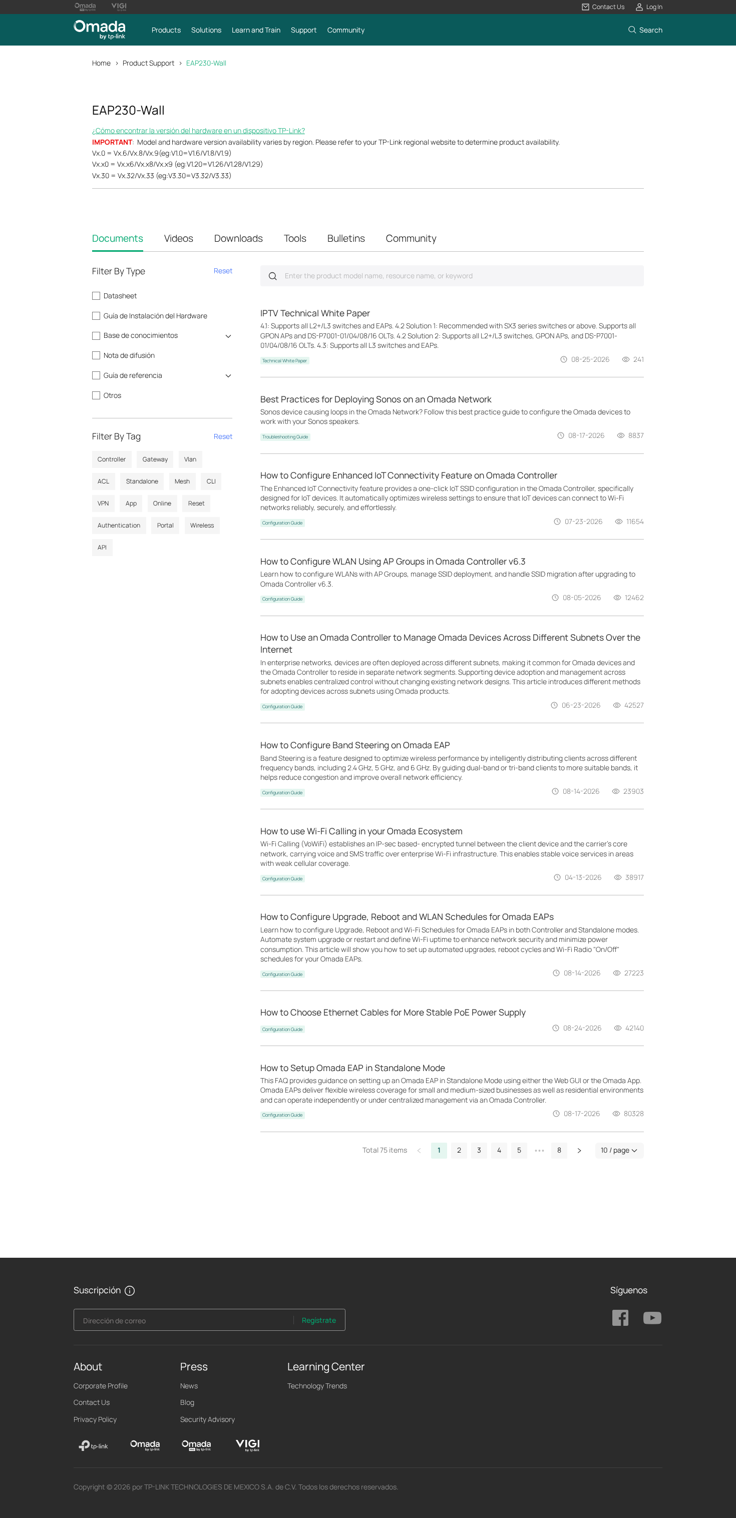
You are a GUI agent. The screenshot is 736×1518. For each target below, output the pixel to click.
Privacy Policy (95, 1419)
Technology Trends (317, 1385)
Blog (187, 1402)
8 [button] (559, 1150)
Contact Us (92, 1402)
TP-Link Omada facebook (620, 1318)
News (189, 1385)
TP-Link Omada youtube (652, 1318)
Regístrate (319, 1320)
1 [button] (439, 1150)
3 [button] (479, 1150)
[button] (603, 7)
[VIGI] (247, 1446)
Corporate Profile (101, 1385)
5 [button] (519, 1150)
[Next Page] (579, 1151)
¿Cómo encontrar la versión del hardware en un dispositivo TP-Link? (198, 130)
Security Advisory (207, 1419)
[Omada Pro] (196, 1446)
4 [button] (499, 1150)
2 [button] (459, 1150)
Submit (272, 276)
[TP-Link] (93, 1446)
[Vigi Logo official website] (118, 7)
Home (101, 63)
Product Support (148, 63)
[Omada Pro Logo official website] (85, 7)
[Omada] (145, 1446)
